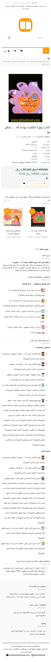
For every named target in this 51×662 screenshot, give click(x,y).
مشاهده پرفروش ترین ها (22, 162)
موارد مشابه (44, 249)
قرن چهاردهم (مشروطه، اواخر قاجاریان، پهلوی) (24, 570)
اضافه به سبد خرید (36, 183)
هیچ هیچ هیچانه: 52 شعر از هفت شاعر (27, 400)
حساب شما (43, 6)
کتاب (43, 568)
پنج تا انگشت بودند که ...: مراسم (38, 232)
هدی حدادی (26, 136)
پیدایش (34, 141)
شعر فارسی (19, 568)
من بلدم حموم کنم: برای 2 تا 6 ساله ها (27, 300)
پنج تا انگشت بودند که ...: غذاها (29, 353)
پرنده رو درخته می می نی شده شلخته (27, 316)
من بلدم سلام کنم (34, 290)
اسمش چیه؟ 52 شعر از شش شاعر (28, 478)
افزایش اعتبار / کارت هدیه (15, 6)
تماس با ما (25, 8)
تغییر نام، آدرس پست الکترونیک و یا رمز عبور (29, 612)
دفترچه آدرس (40, 615)
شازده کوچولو (36, 374)
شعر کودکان (26, 283)
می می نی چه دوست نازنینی (31, 311)
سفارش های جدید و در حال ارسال (22, 593)
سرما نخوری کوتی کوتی (33, 528)
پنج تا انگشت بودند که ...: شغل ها (28, 364)
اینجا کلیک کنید (16, 631)
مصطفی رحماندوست (43, 136)
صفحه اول (36, 646)
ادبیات (37, 568)
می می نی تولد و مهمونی (32, 327)
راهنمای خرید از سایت (37, 634)
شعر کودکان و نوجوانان (42, 283)
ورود (5, 51)
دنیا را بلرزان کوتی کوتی (32, 543)
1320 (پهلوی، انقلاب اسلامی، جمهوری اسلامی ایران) (25, 573)
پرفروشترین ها (17, 646)
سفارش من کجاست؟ (32, 6)
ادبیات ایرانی (29, 568)
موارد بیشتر (41, 332)
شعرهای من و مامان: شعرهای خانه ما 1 (13, 232)
